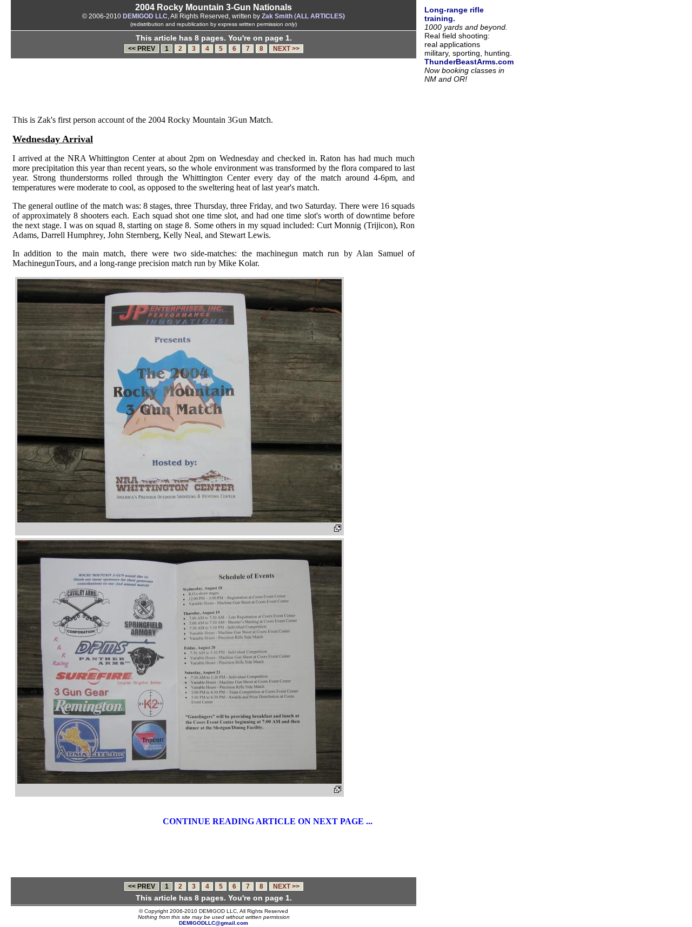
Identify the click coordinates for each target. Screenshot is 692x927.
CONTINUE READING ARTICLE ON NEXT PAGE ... (267, 821)
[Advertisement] (215, 88)
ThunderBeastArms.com (469, 61)
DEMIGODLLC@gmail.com (213, 923)
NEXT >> (286, 48)
